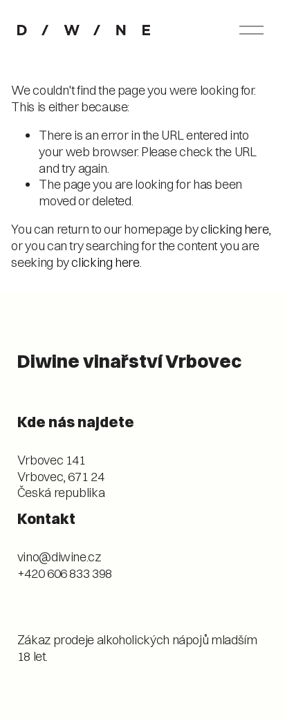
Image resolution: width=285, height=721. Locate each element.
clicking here (234, 229)
